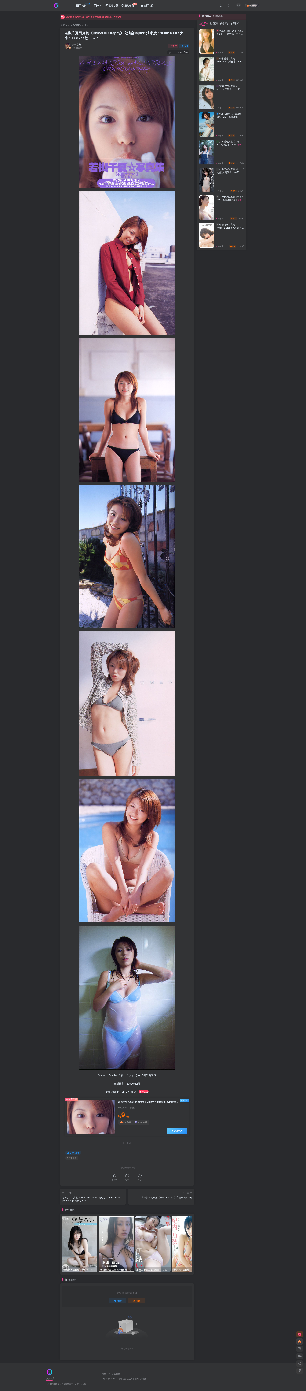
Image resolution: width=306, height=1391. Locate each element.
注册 (138, 1300)
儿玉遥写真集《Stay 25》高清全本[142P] (228, 553)
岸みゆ (221, 738)
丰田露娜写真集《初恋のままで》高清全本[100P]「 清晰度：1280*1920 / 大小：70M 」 (229, 241)
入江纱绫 (221, 675)
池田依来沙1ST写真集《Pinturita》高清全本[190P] (230, 525)
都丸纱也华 (221, 693)
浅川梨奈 (206, 706)
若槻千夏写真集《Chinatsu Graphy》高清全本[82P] (124, 35)
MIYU (236, 684)
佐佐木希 (206, 720)
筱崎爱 (206, 711)
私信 (186, 46)
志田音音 (236, 670)
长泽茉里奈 (236, 693)
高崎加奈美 (221, 729)
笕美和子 (236, 720)
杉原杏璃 (206, 670)
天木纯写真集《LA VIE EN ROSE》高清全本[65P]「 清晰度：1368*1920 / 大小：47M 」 (229, 319)
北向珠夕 (206, 734)
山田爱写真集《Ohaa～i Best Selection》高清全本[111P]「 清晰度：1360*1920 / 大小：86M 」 (228, 293)
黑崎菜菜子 (221, 688)
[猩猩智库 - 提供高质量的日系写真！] (49, 1371)
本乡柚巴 (236, 697)
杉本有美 (221, 670)
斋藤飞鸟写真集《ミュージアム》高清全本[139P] (230, 497)
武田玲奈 (236, 688)
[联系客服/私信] (299, 1356)
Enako (221, 720)
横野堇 (206, 725)
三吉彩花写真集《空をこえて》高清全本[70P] (230, 608)
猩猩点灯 (76, 44)
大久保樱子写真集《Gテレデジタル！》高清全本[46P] (229, 211)
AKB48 (221, 702)
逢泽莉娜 (206, 693)
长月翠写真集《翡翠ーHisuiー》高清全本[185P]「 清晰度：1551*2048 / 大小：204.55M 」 (229, 371)
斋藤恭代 (206, 688)
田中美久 (221, 725)
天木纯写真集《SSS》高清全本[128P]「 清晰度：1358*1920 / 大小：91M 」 (228, 187)
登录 (119, 1300)
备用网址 (118, 1374)
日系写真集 (75, 24)
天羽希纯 (206, 684)
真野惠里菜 (206, 702)
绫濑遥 (221, 711)
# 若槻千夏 (71, 1158)
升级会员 (106, 1374)
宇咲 (236, 738)
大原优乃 (206, 738)
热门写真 (203, 430)
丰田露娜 (236, 675)
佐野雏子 (236, 734)
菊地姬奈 (206, 679)
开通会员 (253, 5)
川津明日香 (236, 711)
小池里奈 (221, 734)
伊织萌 (236, 725)
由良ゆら (206, 716)
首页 (64, 24)
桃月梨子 (221, 716)
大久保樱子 (206, 697)
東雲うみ (236, 706)
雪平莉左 (221, 679)
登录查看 (178, 1131)
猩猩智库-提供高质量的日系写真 (132, 1378)
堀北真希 (206, 729)
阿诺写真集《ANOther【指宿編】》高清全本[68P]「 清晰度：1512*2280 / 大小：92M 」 (229, 397)
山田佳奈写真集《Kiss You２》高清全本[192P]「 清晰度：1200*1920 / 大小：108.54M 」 (229, 267)
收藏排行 (235, 430)
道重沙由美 (236, 729)
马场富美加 (236, 702)
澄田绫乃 (221, 706)
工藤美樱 (221, 697)
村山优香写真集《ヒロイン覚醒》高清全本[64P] (230, 580)
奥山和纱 (236, 716)
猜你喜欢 (224, 430)
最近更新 (214, 430)
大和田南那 (236, 679)
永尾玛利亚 (221, 684)
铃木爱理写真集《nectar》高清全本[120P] (229, 470)
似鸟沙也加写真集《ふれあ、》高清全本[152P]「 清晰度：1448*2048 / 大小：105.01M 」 (229, 345)
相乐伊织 (206, 675)
